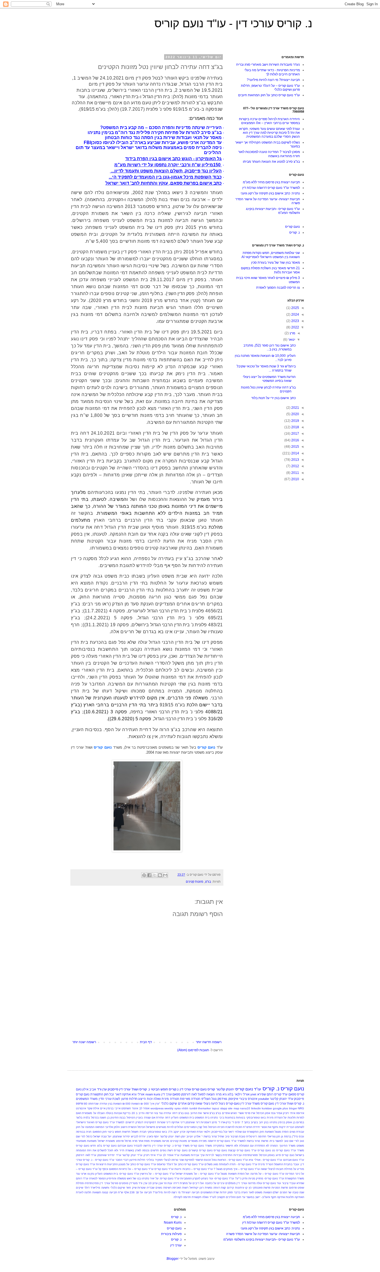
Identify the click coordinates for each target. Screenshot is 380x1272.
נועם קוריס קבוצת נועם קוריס (232, 1150)
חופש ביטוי (114, 1131)
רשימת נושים (163, 1187)
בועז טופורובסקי (256, 1117)
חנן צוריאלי (273, 1136)
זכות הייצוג (145, 1098)
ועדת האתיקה (194, 1131)
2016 (294, 440)
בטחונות (230, 1117)
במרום (300, 1122)
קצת (223, 1187)
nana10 (245, 1108)
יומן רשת (180, 1136)
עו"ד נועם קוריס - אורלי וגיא (265, 1159)
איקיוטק (233, 1098)
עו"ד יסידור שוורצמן (109, 1155)
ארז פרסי (250, 1113)
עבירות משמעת (190, 1155)
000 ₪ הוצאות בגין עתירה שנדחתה (109, 1103)
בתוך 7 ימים (242, 1122)
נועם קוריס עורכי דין (193, 1089)
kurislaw (267, 1108)
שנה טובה (298, 1192)
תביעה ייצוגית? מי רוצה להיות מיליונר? (273, 80)
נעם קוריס (288, 1155)
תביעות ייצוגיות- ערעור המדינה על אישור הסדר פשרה (263, 1234)
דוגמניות (206, 1122)
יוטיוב (189, 1136)
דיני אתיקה (177, 1122)
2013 (294, 460)
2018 (294, 427)
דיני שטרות (164, 1122)
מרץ (292, 333)
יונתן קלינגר (167, 1136)
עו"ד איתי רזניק (153, 1155)
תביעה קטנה (109, 1192)
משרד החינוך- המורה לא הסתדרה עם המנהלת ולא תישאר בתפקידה (254, 1145)
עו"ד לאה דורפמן (86, 1155)
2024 (294, 314)
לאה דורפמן (189, 1094)
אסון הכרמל (263, 1113)
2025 (294, 308)
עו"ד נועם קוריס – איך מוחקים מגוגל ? (237, 1168)
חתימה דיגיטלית (256, 1136)
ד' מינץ (216, 1122)
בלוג (230, 1094)
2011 (294, 473)
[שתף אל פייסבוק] (149, 875)
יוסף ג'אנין (153, 1136)
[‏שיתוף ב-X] (154, 875)
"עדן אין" (155, 1103)
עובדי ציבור (289, 1183)
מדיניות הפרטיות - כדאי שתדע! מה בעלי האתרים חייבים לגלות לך (272, 72)
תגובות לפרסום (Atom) (193, 1050)
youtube (263, 1098)
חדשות (126, 1131)
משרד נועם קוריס (201, 1145)
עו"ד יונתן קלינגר (132, 1155)
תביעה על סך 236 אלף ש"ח (135, 1192)
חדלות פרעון (129, 1098)
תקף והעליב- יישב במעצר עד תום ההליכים (251, 1197)
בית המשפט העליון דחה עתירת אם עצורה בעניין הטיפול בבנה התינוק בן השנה (147, 1117)
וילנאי (207, 1131)
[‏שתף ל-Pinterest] (144, 875)
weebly (168, 1108)
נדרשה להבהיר (142, 1145)
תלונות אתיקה (285, 1197)
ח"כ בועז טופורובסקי (159, 1131)
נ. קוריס (294, 232)
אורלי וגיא (138, 1094)
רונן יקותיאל (196, 1187)
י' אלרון (198, 1136)
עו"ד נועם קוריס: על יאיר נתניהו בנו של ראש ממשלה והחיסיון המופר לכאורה (134, 1178)
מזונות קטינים (194, 881)
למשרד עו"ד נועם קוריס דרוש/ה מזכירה (222, 1140)
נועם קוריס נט (281, 1150)
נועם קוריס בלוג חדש (103, 1145)
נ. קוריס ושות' (141, 1089)
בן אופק (290, 1122)
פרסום (293, 1187)
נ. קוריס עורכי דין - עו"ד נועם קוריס (233, 23)
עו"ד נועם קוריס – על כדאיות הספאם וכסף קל (126, 1168)
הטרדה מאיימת (190, 1098)
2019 (294, 421)
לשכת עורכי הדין (109, 1098)
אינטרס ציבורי (248, 1098)
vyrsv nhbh (181, 1108)
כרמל (89, 1136)
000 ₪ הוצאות (140, 1103)
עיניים (220, 1183)
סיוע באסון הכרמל (270, 1155)
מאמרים (193, 1140)
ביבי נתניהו (217, 1117)
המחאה (99, 1127)
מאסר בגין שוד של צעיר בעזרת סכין (275, 262)
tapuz (215, 1108)
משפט (300, 1145)
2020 (294, 414)
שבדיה (150, 1187)
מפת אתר (144, 1140)
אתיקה (126, 1094)
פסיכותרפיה (92, 1183)
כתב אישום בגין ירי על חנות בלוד (273, 398)
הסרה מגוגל (281, 1131)
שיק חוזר (131, 1187)
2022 (294, 327)
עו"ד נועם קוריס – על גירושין (157, 1173)
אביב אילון (89, 1089)
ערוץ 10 (153, 1183)
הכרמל (141, 1127)
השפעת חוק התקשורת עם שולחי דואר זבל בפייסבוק (242, 1131)
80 (85, 1103)
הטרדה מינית (170, 1098)
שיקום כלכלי (169, 1103)
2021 (294, 408)
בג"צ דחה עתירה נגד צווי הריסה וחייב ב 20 (158, 1113)
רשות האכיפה (180, 1187)
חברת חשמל (138, 1131)
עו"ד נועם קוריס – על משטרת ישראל (198, 1173)
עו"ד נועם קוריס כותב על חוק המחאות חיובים (269, 95)
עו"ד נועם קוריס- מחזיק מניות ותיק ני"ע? (259, 1178)
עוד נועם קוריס (272, 1183)
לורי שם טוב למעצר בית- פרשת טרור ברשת (273, 1140)
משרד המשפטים (87, 1098)
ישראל (96, 1136)
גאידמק (222, 1098)
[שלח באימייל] (165, 875)
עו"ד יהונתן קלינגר (281, 1098)
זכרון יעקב (179, 1131)
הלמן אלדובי (112, 1127)
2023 (294, 321)
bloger (293, 1108)
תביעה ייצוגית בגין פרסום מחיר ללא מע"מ (271, 182)
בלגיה (86, 1117)
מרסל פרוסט (123, 1140)
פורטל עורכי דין (109, 1183)
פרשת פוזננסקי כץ (259, 1187)
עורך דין (166, 1094)
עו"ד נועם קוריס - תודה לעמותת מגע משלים (230, 1164)
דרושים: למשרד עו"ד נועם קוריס (115, 1122)
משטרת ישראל (106, 1140)
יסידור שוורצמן (121, 1136)
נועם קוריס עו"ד (261, 1150)
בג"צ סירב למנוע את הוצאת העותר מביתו (271, 162)
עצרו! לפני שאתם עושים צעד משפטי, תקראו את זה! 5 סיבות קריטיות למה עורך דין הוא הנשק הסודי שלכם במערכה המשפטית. (269, 133)
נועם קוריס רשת (177, 1150)
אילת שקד (93, 1108)
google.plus (280, 1108)
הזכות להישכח (233, 1127)
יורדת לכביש (138, 1136)
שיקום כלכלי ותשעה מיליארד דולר (104, 1187)
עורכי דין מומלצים (236, 1183)
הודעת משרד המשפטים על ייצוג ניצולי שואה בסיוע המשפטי (269, 379)
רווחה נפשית (212, 1187)
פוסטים (123, 1183)
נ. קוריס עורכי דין (163, 1145)
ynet (253, 1094)
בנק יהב (263, 1122)
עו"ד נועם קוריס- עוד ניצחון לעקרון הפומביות (207, 1178)
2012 (294, 466)
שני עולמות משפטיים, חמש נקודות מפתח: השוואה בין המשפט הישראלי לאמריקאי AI (270, 255)
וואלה (157, 1098)
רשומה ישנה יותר (84, 1042)
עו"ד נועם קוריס (248, 1089)
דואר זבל (115, 1094)
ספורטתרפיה (250, 1155)
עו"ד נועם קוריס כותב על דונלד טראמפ (180, 1164)
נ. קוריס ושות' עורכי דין (289, 1103)
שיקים (79, 1187)
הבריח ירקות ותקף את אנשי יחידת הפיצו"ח (268, 1127)
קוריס (211, 1089)
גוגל (214, 1098)
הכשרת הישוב (128, 1127)
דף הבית (146, 1042)
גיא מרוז (221, 1094)
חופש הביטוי (159, 1089)
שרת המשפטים (210, 1192)
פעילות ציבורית (171, 1234)
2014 (294, 453)
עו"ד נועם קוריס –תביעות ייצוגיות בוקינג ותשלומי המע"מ (261, 1239)
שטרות (141, 1187)
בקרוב (254, 1122)
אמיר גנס (276, 1113)
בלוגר (79, 1117)
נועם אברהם (125, 1145)
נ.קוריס (174, 1089)
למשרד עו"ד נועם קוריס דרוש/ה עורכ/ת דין (271, 188)
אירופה (300, 1113)
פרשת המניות (280, 1187)
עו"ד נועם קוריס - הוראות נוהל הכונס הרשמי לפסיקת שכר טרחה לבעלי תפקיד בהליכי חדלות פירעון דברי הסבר (181, 1159)
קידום (230, 1187)
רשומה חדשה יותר (208, 1042)
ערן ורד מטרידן (138, 1183)
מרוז (134, 1140)
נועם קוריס (292, 227)
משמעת (92, 1140)
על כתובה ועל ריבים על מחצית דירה (194, 1183)
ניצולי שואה (202, 1103)
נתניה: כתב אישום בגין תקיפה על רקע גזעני (270, 193)
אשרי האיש (237, 1113)
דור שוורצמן (192, 1122)
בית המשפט (202, 1117)
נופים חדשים (158, 1150)
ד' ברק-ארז (227, 1122)
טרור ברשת (210, 1136)
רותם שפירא (265, 1094)
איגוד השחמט (129, 1108)
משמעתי (81, 1140)
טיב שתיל (223, 1136)
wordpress (157, 1108)
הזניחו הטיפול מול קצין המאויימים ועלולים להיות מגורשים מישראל (185, 1127)
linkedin (256, 1108)
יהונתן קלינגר (225, 1089)
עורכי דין (124, 1089)
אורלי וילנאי (242, 1094)
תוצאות (96, 1192)
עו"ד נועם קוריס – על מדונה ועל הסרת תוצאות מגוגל (252, 1173)
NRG (301, 1108)
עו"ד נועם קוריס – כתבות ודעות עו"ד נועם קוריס (183, 1168)
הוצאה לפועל (206, 1094)
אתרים (226, 1113)
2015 (294, 447)
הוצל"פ (206, 1098)
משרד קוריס (182, 1145)
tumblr (193, 1108)
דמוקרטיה (150, 1122)
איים (102, 1108)
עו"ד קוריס (280, 1094)
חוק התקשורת (99, 1094)
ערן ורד (102, 1089)
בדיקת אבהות (122, 1113)
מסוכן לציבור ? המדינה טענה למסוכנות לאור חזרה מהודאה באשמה (269, 154)
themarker (204, 1108)
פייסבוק (113, 1089)
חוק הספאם (100, 1131)
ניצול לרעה (218, 1103)
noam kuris (153, 1094)
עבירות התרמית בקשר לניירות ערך (221, 1155)
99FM (79, 1103)
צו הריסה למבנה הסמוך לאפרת (278, 287)
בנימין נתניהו (277, 1122)
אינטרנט (81, 1108)
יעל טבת (106, 1136)
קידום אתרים (186, 1103)
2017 (294, 433)
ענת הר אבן (165, 1183)
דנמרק (139, 1122)
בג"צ (208, 881)
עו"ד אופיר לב (171, 1155)
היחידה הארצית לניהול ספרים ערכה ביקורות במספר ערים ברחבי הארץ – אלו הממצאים (269, 121)
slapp (223, 1108)
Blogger (173, 1259)
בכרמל (95, 1117)
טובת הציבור (237, 1136)
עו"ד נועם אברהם (293, 1159)
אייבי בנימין (113, 1108)
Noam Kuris (173, 1222)
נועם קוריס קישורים (201, 1150)
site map (233, 1108)
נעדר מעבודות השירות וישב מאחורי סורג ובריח (268, 64)
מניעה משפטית (160, 1140)
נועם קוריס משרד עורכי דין (257, 1103)
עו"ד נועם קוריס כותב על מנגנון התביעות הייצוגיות (126, 1164)
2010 (294, 479)
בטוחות (240, 1117)
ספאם (176, 1094)
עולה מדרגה (255, 1183)
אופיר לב (144, 1108)
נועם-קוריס (233, 1103)
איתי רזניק (289, 1113)
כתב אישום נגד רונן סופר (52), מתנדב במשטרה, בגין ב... (269, 347)
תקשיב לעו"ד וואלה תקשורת (208, 1197)
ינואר (291, 339)
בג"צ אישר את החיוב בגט (199, 1113)
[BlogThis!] (160, 875)
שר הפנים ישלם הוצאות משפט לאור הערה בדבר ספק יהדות (255, 1192)
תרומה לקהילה (182, 1197)
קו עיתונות (241, 1187)
